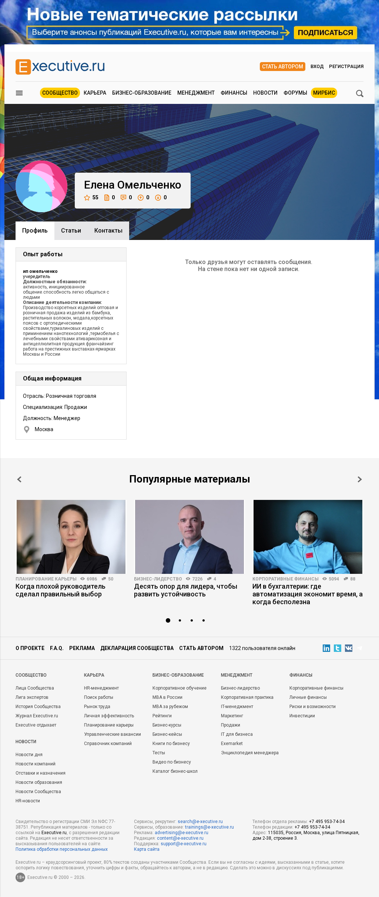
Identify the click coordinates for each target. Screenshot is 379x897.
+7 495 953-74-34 (327, 821)
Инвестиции (302, 715)
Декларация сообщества (137, 648)
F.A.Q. (57, 648)
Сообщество (60, 93)
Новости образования (39, 782)
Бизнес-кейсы (167, 734)
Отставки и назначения (41, 773)
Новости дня (29, 754)
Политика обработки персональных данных (62, 849)
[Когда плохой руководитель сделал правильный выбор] (71, 537)
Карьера (95, 93)
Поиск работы (98, 697)
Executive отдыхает (36, 725)
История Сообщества (38, 706)
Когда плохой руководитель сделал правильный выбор (60, 590)
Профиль (35, 230)
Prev (19, 479)
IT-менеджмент (237, 706)
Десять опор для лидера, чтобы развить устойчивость (185, 590)
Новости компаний (36, 763)
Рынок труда (97, 706)
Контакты (108, 230)
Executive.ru (54, 832)
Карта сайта (147, 849)
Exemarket (232, 743)
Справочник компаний (108, 743)
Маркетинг (232, 715)
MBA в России (167, 697)
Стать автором (282, 67)
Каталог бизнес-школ (175, 771)
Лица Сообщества (35, 688)
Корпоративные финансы (285, 579)
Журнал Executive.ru (37, 715)
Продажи (230, 725)
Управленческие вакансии (112, 734)
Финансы (234, 93)
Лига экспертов (32, 697)
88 (352, 579)
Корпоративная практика (247, 697)
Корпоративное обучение (179, 688)
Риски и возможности (312, 706)
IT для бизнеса (237, 734)
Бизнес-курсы (166, 725)
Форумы (295, 93)
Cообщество (31, 675)
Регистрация (346, 66)
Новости (265, 93)
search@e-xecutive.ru (200, 821)
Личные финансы (308, 697)
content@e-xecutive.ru (180, 838)
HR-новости (28, 800)
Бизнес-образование (141, 93)
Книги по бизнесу (171, 743)
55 (95, 197)
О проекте (30, 648)
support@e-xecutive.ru (184, 843)
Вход (317, 66)
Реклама (82, 648)
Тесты (158, 752)
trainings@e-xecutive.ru (209, 827)
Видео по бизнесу (171, 762)
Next (359, 479)
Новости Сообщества (38, 791)
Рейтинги (162, 715)
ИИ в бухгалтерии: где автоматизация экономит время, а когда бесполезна (307, 594)
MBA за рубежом (170, 706)
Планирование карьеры (46, 579)
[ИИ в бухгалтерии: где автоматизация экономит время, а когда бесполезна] (307, 537)
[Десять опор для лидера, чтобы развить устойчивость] (189, 537)
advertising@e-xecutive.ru (181, 832)
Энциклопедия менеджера (250, 752)
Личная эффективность (109, 715)
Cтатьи (71, 230)
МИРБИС (324, 93)
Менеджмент (196, 93)
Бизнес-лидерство (158, 579)
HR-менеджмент (101, 688)
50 (110, 579)
